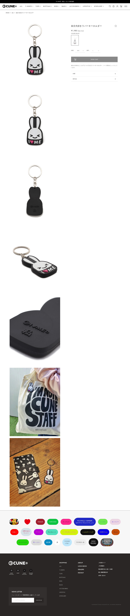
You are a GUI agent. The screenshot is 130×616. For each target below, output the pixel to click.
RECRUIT (81, 573)
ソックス (103, 522)
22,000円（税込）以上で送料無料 (65, 1)
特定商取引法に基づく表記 (105, 569)
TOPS (38, 6)
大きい (14, 532)
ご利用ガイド (102, 562)
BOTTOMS (47, 6)
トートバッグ (23, 542)
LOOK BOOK (82, 566)
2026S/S (14, 522)
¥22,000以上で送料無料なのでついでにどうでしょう (85, 522)
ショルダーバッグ (87, 532)
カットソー (115, 522)
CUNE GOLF (52, 522)
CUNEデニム (103, 532)
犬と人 (116, 532)
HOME (7, 13)
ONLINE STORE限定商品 (107, 542)
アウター (38, 532)
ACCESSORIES (63, 588)
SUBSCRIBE (39, 600)
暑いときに (36, 542)
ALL (21, 6)
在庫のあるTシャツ (26, 532)
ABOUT (80, 563)
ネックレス (66, 522)
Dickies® (40, 522)
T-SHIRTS (28, 6)
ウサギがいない (67, 542)
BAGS (64, 6)
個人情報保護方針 (103, 572)
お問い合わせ (102, 575)
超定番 (48, 542)
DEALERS (81, 569)
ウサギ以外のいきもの (69, 532)
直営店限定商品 (93, 542)
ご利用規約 (101, 566)
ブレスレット (52, 532)
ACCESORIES (74, 6)
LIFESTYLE (86, 6)
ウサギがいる (80, 542)
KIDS (56, 6)
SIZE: (72, 50)
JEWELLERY (98, 6)
